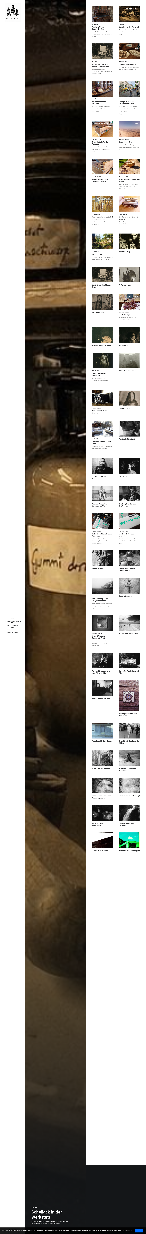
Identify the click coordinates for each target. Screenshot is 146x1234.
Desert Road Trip (125, 142)
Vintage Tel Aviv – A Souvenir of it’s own (126, 103)
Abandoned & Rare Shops (102, 741)
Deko (136, 48)
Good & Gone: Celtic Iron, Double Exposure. (101, 797)
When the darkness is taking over (100, 374)
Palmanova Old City (126, 1039)
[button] (102, 14)
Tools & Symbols (125, 596)
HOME (12, 619)
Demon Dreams (98, 569)
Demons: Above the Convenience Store (99, 505)
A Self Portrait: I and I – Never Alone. (101, 824)
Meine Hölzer (97, 254)
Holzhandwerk (106, 8)
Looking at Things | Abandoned (99, 959)
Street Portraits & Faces (128, 931)
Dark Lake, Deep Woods (101, 986)
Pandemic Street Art (127, 439)
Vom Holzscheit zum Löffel (102, 217)
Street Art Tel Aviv (126, 958)
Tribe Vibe (123, 986)
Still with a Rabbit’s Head (101, 345)
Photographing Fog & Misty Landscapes (100, 600)
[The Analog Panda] (13, 13)
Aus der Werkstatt (13, 632)
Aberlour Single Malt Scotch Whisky (127, 570)
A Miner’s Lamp (125, 285)
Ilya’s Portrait (124, 346)
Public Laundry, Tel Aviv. (101, 698)
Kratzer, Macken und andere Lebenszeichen (100, 65)
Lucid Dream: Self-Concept (129, 796)
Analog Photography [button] (13, 625)
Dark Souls (123, 476)
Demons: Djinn (124, 408)
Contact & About (12, 630)
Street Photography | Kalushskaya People (127, 905)
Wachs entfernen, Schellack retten (98, 28)
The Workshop (124, 252)
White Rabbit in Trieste (127, 371)
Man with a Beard (98, 312)
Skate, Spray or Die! (99, 1066)
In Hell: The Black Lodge (101, 768)
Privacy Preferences (127, 1230)
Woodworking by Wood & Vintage (13, 622)
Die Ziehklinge (124, 315)
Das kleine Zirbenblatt (127, 64)
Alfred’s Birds (97, 1092)
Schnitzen (135, 46)
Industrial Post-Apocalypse (129, 851)
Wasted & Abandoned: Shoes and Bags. (127, 769)
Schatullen (107, 123)
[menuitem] (12, 619)
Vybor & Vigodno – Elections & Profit (99, 637)
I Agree (139, 1230)
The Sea (122, 1066)
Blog (12, 627)
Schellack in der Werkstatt (129, 27)
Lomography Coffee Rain (101, 904)
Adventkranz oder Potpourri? (99, 103)
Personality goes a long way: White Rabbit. (101, 672)
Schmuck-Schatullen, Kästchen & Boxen (100, 181)
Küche (99, 198)
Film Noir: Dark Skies (100, 851)
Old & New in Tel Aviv (100, 876)
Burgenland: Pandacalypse (129, 634)
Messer (109, 238)
